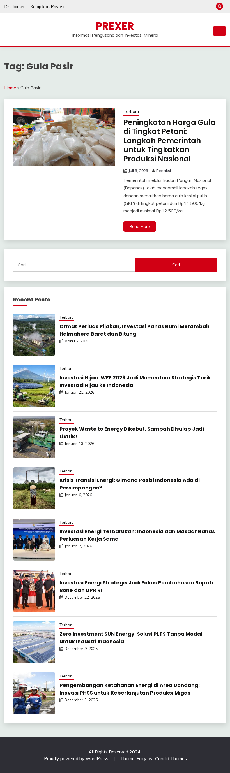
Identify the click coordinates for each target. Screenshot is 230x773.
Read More (140, 226)
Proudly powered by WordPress (76, 758)
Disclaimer (14, 6)
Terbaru (131, 111)
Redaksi (163, 170)
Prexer (115, 26)
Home (10, 87)
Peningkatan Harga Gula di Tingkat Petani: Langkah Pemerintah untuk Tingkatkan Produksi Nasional (169, 140)
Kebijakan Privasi (47, 6)
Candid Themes (171, 758)
